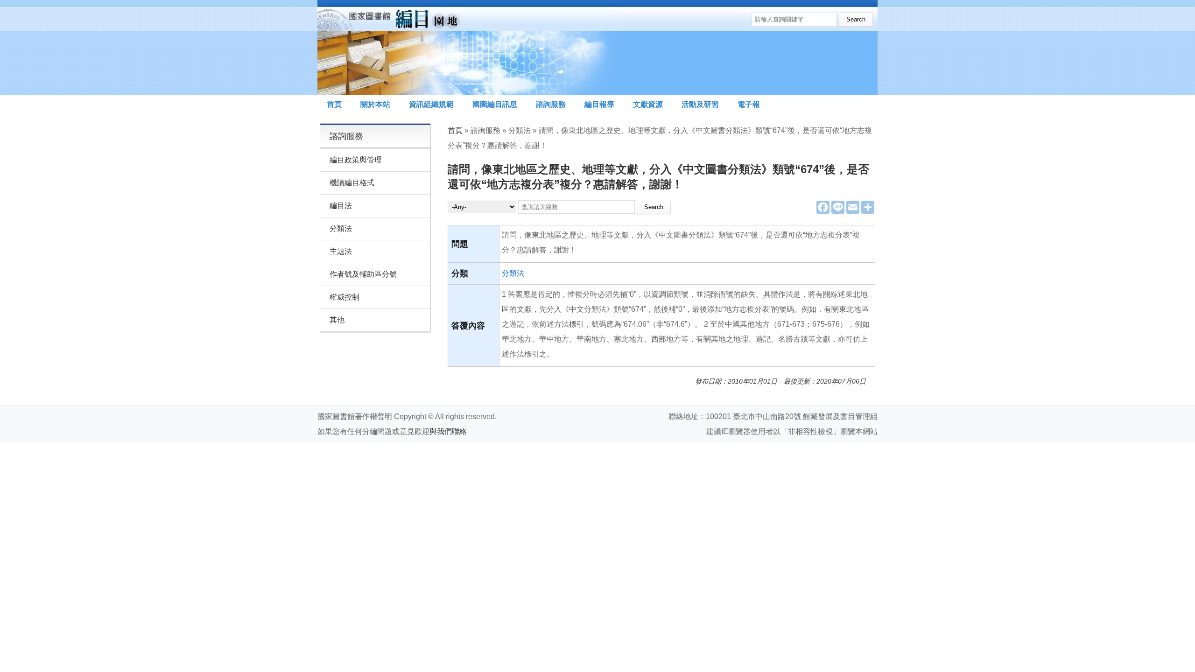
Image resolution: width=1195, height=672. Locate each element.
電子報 (749, 104)
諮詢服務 (551, 104)
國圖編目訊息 (494, 104)
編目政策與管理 (356, 160)
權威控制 (344, 297)
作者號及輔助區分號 (363, 274)
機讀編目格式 (352, 183)
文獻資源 (648, 104)
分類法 (513, 273)
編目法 (341, 206)
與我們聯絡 (448, 431)
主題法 (341, 251)
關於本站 (375, 104)
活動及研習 (700, 104)
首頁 (334, 104)
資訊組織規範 (431, 104)
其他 (337, 320)
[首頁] (468, 47)
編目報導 (599, 104)
